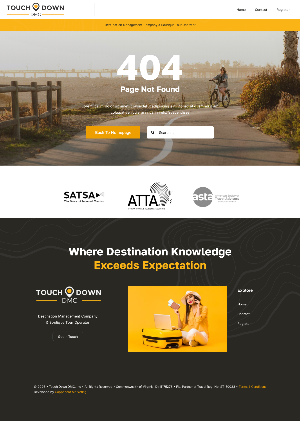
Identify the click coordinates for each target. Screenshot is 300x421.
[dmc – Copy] (35, 4)
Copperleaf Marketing (71, 392)
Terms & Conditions (252, 386)
